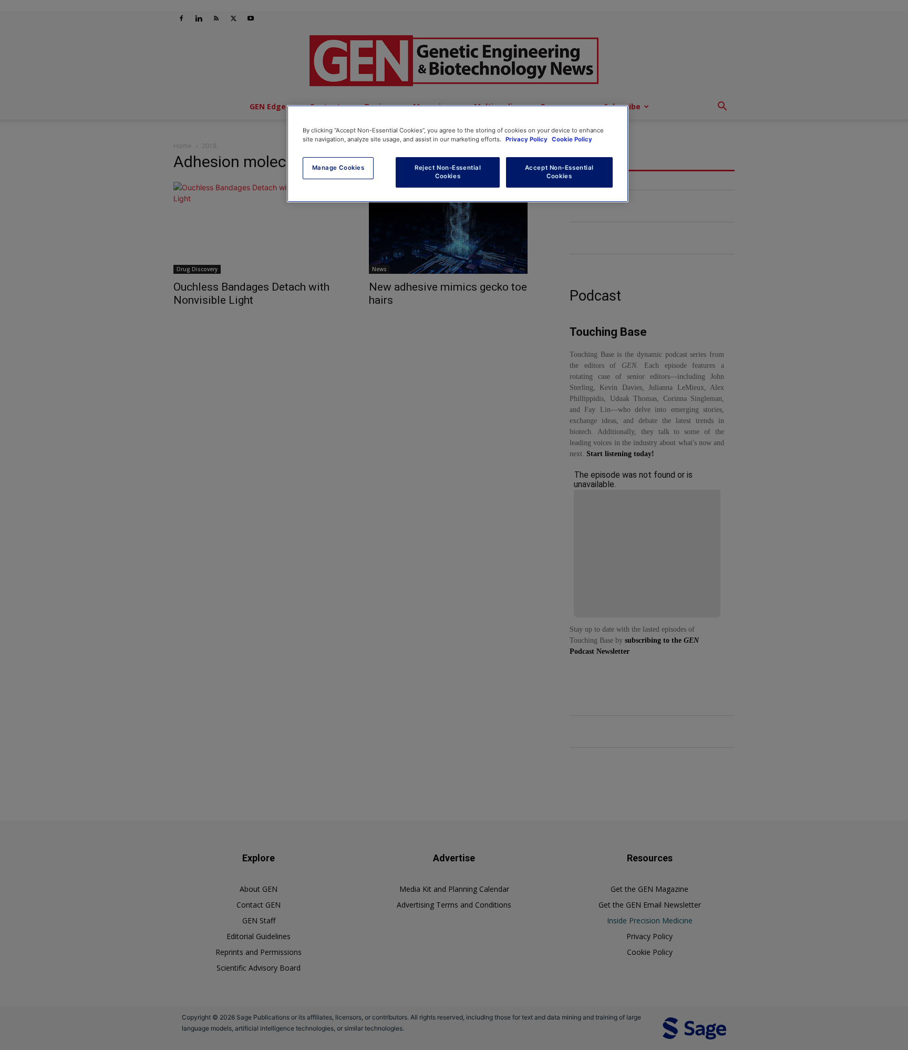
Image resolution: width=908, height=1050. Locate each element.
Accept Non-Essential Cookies (559, 172)
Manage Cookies (338, 167)
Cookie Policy (572, 139)
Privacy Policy (527, 139)
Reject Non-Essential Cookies (448, 172)
